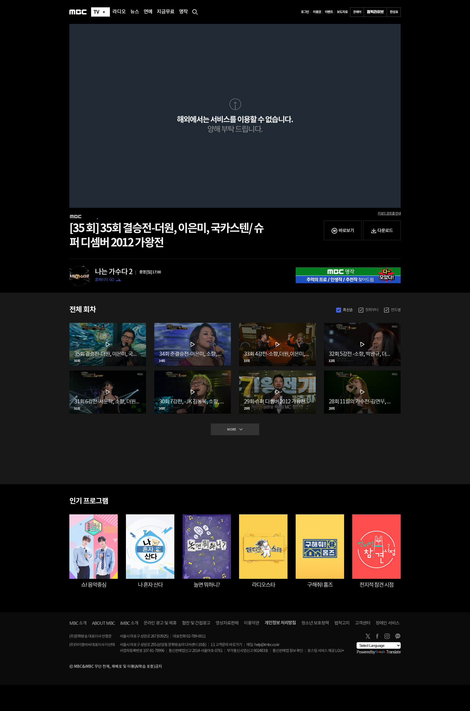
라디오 (119, 12)
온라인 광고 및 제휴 (160, 623)
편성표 (394, 12)
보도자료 (342, 12)
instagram (387, 636)
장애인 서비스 (387, 623)
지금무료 (165, 12)
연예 (148, 12)
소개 (77, 623)
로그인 (305, 12)
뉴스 (134, 12)
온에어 (357, 12)
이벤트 (329, 12)
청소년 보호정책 (315, 623)
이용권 (317, 12)
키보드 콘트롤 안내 (389, 213)
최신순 (348, 310)
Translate (393, 652)
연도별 (396, 310)
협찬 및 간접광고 (196, 623)
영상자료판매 (227, 623)
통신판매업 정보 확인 (288, 651)
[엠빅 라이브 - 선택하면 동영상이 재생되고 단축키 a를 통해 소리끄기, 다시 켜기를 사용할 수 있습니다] (375, 12)
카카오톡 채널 (398, 636)
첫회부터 (371, 310)
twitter (367, 636)
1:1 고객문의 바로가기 (226, 645)
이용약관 (251, 623)
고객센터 (362, 623)
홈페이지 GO (104, 280)
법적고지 (342, 623)
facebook (377, 636)
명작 (183, 12)
